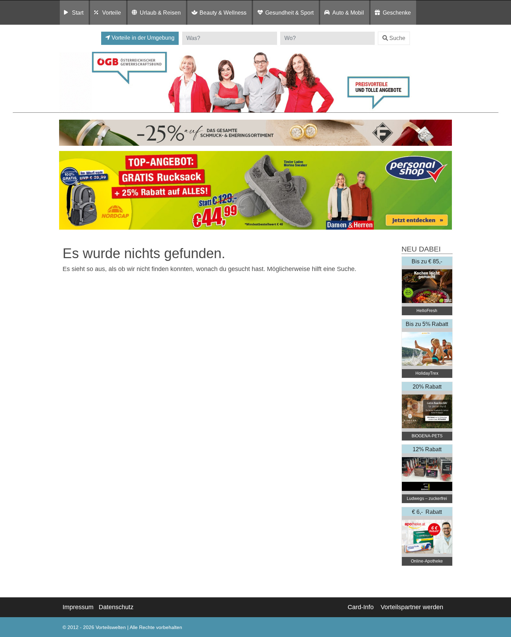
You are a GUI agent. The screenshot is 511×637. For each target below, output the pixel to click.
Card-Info (361, 607)
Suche (397, 38)
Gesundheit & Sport (289, 12)
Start (77, 12)
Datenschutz (116, 607)
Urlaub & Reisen (160, 12)
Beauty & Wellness (223, 12)
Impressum (78, 607)
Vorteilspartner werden (412, 607)
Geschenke (397, 12)
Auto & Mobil (348, 12)
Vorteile (111, 12)
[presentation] (65, 190)
